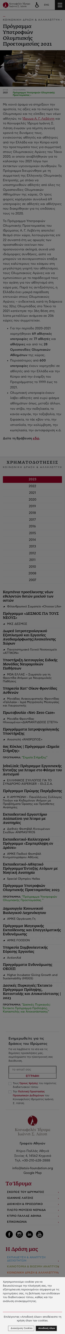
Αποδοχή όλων (46, 1328)
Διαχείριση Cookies (21, 1328)
